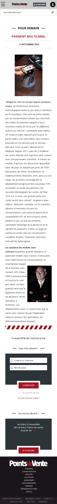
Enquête (29, 474)
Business (29, 469)
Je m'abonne (39, 4)
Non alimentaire (29, 483)
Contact (48, 498)
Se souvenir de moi (31, 393)
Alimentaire (29, 480)
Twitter (30, 501)
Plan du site (16, 501)
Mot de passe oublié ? (30, 398)
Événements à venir (29, 489)
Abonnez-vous (32, 498)
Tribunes (29, 486)
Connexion (29, 385)
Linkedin (42, 501)
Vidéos (29, 492)
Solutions (28, 477)
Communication (29, 471)
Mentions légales (12, 498)
